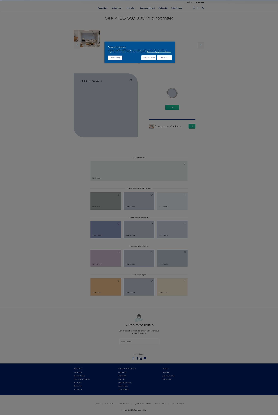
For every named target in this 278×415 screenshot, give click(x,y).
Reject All (164, 57)
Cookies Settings (115, 57)
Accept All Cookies (149, 57)
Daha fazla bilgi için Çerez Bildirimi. (159, 52)
